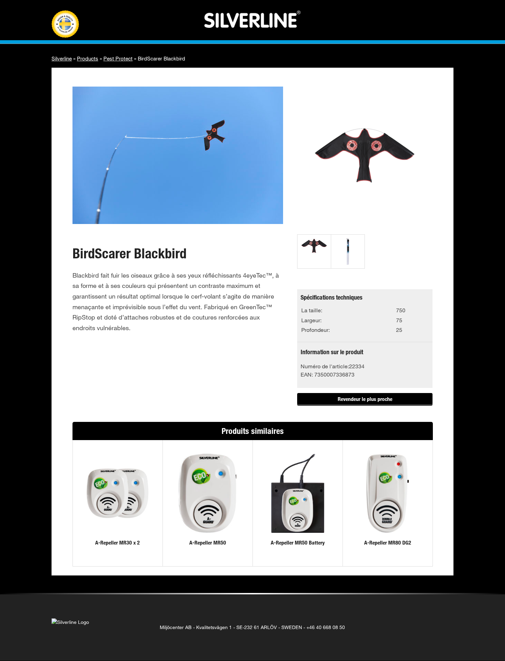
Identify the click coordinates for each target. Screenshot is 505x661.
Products (87, 58)
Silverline (62, 58)
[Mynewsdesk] (443, 627)
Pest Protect (118, 58)
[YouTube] (429, 627)
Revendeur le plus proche (365, 399)
